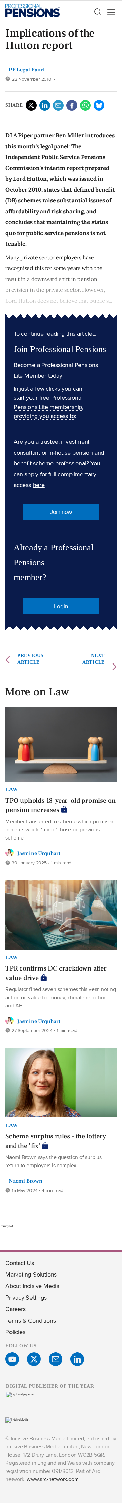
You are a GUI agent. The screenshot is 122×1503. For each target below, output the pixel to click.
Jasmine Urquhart (38, 853)
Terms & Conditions (30, 1320)
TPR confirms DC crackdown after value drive (56, 973)
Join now (61, 512)
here (39, 485)
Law (11, 789)
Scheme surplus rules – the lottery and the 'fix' (55, 1141)
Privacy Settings (26, 1297)
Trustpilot (6, 1226)
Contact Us (19, 1263)
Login (61, 606)
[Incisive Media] (16, 1419)
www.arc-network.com (52, 1479)
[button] (97, 12)
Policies (15, 1332)
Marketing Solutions (31, 1274)
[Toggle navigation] (109, 12)
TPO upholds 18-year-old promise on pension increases (60, 805)
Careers (15, 1309)
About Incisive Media (32, 1286)
